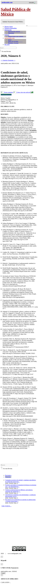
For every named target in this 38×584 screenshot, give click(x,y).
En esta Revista (7, 468)
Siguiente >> (11, 60)
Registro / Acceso (13, 43)
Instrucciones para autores (17, 36)
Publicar (6, 35)
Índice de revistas (15, 41)
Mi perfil (7, 44)
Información (8, 30)
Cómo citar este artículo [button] (23, 92)
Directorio (11, 33)
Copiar (3, 573)
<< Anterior (4, 60)
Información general (15, 31)
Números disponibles (10, 28)
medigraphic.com (9, 38)
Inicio (9, 39)
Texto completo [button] (8, 92)
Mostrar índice (8, 26)
